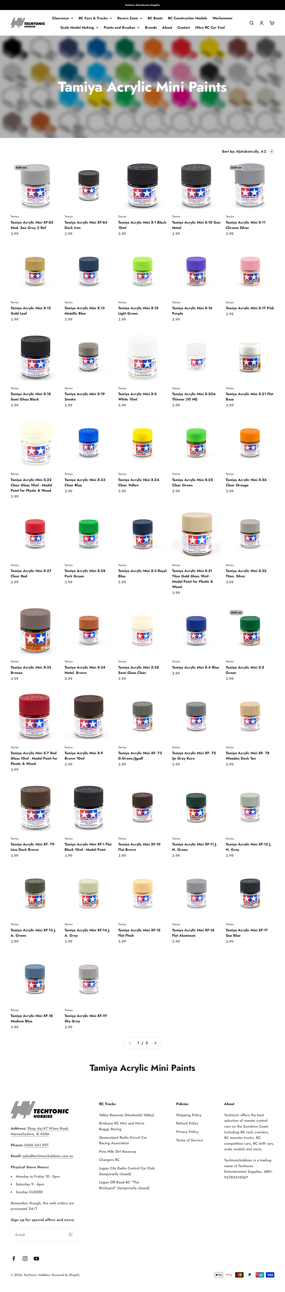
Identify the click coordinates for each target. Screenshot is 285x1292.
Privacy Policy (187, 1131)
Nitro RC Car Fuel (210, 27)
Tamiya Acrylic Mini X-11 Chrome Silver (245, 225)
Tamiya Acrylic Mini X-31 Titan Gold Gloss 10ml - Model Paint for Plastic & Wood (192, 578)
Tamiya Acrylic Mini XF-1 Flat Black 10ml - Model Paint (88, 847)
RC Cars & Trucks (93, 18)
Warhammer (222, 18)
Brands (151, 27)
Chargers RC (109, 1159)
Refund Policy (187, 1123)
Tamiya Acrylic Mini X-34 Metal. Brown (85, 670)
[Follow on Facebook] (14, 1259)
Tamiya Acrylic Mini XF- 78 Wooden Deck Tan (247, 755)
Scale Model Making (77, 27)
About (167, 27)
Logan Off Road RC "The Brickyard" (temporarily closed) (124, 1185)
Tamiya (15, 216)
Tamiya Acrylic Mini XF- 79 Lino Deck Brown (33, 847)
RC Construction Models (187, 18)
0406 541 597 (36, 1145)
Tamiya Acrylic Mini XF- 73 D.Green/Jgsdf (140, 755)
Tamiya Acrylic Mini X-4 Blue (195, 667)
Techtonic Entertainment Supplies (142, 5)
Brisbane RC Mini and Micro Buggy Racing (121, 1126)
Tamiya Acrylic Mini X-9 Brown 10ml (84, 755)
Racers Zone (127, 18)
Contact (183, 27)
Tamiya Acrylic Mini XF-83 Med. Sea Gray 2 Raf (32, 225)
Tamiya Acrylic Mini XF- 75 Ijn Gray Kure (194, 755)
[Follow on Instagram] (25, 1259)
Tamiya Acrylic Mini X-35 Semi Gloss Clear (138, 670)
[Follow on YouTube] (36, 1259)
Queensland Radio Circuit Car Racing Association (123, 1140)
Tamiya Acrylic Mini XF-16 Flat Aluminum (193, 933)
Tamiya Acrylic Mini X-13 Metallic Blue (85, 310)
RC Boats (155, 18)
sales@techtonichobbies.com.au (47, 1156)
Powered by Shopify (66, 1275)
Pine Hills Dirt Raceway (117, 1151)
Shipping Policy (189, 1115)
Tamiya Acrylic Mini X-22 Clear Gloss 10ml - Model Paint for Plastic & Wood (31, 485)
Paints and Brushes (119, 27)
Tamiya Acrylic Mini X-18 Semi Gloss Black (31, 396)
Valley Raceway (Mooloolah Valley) (126, 1115)
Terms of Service (189, 1140)
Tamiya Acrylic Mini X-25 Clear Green (192, 482)
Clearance (60, 18)
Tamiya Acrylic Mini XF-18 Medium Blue (32, 1018)
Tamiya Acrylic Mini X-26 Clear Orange (246, 482)
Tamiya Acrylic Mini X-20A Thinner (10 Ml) (194, 396)
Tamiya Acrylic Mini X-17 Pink (250, 308)
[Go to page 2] (155, 1043)
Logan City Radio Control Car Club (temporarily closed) (127, 1171)
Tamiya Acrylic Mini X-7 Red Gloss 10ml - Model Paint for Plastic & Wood (34, 758)
